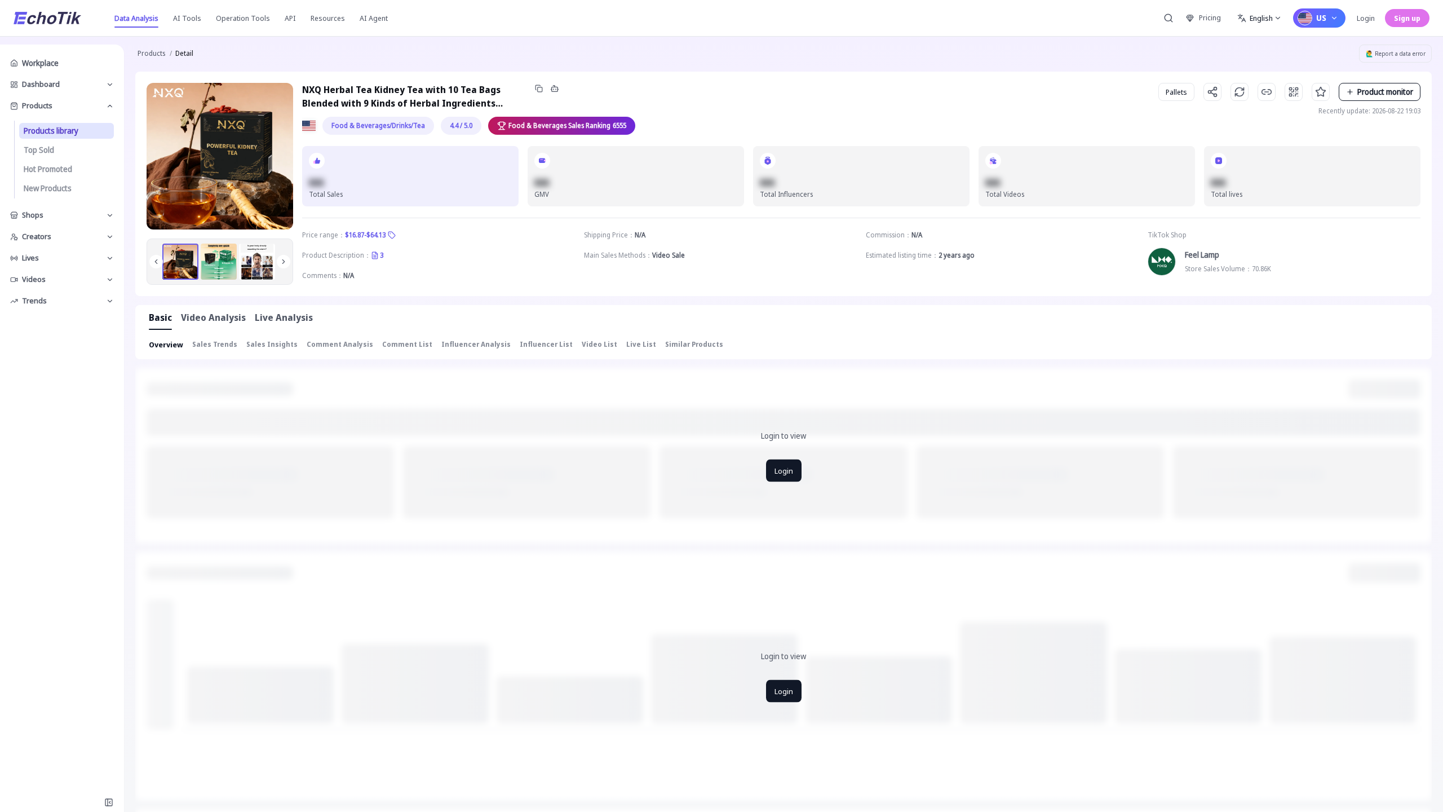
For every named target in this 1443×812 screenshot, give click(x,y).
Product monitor (1385, 91)
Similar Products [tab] (694, 344)
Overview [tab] (166, 344)
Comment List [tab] (407, 344)
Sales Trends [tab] (214, 344)
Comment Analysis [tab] (340, 344)
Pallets (1176, 92)
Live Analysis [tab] (284, 317)
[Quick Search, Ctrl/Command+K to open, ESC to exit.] (1168, 18)
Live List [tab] (641, 344)
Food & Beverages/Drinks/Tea (378, 125)
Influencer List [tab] (546, 344)
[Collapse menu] (109, 802)
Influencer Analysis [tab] (476, 344)
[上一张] (156, 261)
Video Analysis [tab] (213, 317)
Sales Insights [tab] (272, 344)
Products (151, 53)
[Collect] (1321, 92)
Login (1366, 18)
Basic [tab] (160, 317)
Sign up (1407, 18)
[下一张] (283, 261)
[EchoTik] (47, 18)
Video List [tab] (599, 344)
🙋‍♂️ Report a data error (1396, 54)
